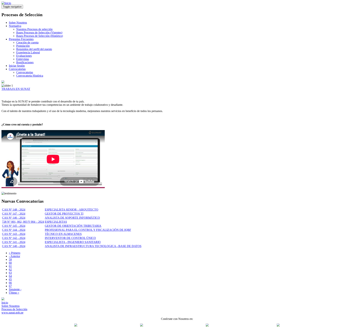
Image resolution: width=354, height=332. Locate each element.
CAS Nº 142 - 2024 (13, 238)
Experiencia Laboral (28, 52)
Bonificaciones (25, 62)
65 (10, 279)
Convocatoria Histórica (29, 75)
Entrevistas (22, 59)
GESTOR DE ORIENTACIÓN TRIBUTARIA (73, 225)
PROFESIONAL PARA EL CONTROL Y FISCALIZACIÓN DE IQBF (88, 229)
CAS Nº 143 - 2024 (13, 233)
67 (10, 286)
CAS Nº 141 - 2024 (13, 242)
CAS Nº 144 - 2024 (13, 229)
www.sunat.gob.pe (12, 312)
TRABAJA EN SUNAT (15, 88)
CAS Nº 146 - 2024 (13, 217)
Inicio (4, 302)
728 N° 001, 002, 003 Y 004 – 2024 (23, 221)
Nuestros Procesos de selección (34, 29)
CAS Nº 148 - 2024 (13, 209)
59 (10, 259)
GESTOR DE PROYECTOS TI (64, 213)
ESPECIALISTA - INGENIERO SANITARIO (73, 242)
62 (10, 269)
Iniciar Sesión (17, 65)
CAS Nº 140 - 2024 (13, 246)
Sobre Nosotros (18, 22)
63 (10, 272)
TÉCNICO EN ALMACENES (63, 233)
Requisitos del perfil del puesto (34, 49)
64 (10, 276)
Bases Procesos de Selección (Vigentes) (39, 32)
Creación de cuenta (27, 42)
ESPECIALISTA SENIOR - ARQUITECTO (71, 209)
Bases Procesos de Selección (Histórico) (39, 35)
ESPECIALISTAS (56, 221)
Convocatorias (17, 69)
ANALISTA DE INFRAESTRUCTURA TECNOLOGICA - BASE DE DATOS (93, 246)
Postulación (23, 45)
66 (10, 282)
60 (10, 262)
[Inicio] (6, 3)
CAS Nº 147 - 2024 (13, 213)
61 (10, 266)
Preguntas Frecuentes (21, 39)
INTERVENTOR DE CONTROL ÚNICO (70, 238)
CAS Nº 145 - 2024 (13, 225)
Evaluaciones (24, 55)
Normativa (15, 25)
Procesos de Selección (14, 309)
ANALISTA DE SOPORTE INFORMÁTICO (72, 217)
